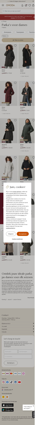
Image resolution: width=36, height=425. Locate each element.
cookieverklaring (10, 217)
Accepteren (23, 234)
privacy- (22, 215)
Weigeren (11, 234)
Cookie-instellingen (17, 239)
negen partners (17, 191)
